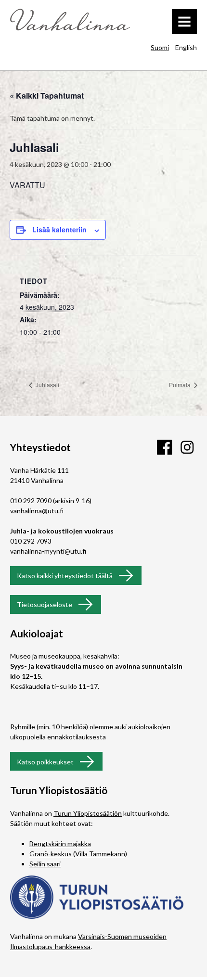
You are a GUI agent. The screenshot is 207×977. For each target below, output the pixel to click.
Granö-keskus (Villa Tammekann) (78, 854)
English (186, 47)
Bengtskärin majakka (60, 843)
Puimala (180, 385)
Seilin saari (45, 864)
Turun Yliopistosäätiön (87, 813)
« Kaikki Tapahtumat (47, 95)
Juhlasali (46, 385)
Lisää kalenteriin (59, 229)
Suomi (160, 47)
